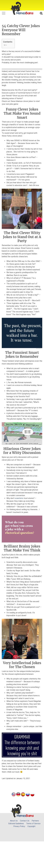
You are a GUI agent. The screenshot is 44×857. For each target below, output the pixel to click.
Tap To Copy (24, 143)
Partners (35, 821)
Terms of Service (33, 823)
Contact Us (24, 821)
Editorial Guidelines (16, 823)
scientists (19, 498)
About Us (14, 821)
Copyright (31, 826)
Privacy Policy (19, 826)
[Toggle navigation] (3, 13)
